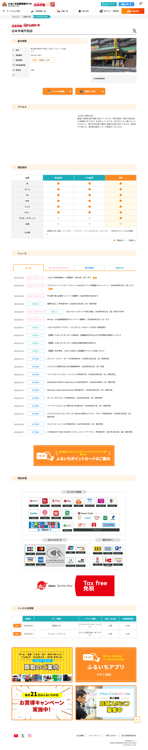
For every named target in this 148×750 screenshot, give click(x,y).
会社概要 (80, 735)
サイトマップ (94, 735)
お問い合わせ (110, 735)
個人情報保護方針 (129, 735)
